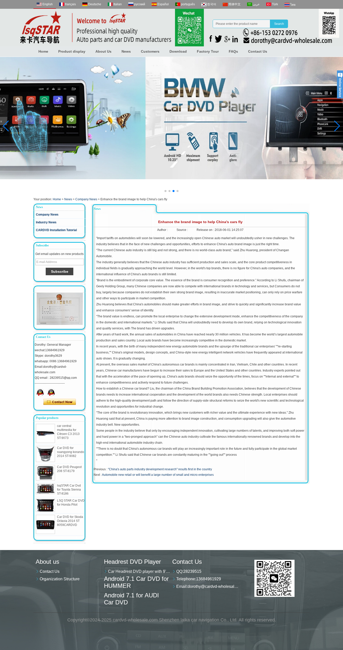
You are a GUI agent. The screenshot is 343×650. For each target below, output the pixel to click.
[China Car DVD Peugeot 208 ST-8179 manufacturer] (45, 473)
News (126, 51)
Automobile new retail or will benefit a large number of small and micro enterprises (158, 475)
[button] (165, 191)
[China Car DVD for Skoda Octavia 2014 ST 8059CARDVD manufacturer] (45, 524)
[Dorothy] (40, 392)
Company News (86, 199)
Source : (183, 230)
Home (43, 51)
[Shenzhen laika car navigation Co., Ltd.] (171, 27)
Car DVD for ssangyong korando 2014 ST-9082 (70, 452)
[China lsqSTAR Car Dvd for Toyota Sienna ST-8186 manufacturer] (45, 489)
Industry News (46, 222)
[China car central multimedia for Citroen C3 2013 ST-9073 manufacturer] (45, 433)
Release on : (206, 230)
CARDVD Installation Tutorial (56, 230)
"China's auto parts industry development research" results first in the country (160, 469)
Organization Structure (60, 579)
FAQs (233, 51)
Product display (71, 51)
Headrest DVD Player (132, 561)
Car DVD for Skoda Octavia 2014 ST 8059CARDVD (70, 521)
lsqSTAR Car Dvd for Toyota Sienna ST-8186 (69, 489)
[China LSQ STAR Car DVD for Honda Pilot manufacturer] (45, 505)
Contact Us (257, 51)
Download (178, 51)
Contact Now (59, 402)
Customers (150, 51)
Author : (162, 230)
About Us (103, 51)
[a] (171, 118)
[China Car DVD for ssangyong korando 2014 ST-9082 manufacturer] (45, 454)
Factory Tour (208, 51)
